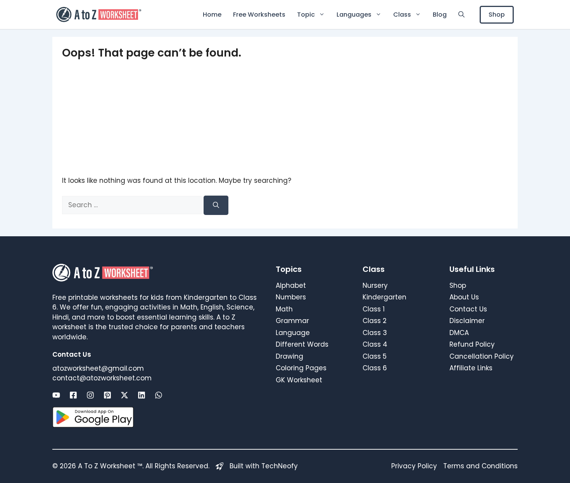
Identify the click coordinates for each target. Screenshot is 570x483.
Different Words (302, 344)
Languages (354, 14)
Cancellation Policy (481, 356)
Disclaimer (467, 320)
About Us (464, 297)
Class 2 (375, 320)
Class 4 (375, 344)
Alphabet (291, 285)
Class (402, 14)
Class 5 (375, 356)
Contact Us (468, 309)
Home (212, 14)
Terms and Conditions (480, 466)
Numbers (291, 297)
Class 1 (374, 309)
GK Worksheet (299, 380)
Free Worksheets (259, 14)
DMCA (459, 332)
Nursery (375, 285)
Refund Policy (472, 344)
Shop (497, 14)
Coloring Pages (301, 368)
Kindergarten (384, 297)
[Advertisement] (285, 118)
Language (293, 332)
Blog (440, 14)
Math (284, 309)
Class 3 (375, 332)
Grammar (292, 320)
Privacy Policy (414, 466)
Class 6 (375, 368)
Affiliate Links (470, 368)
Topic (306, 14)
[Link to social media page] (56, 395)
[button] (461, 14)
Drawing (289, 356)
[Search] (216, 205)
